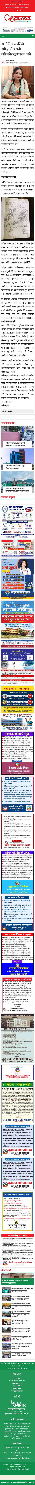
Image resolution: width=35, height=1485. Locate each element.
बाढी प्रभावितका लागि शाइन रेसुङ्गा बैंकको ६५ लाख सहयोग (15, 467)
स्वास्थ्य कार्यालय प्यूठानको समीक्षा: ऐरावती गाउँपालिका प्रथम (21, 1354)
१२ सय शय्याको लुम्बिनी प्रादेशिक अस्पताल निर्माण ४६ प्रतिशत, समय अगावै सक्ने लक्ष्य (17, 491)
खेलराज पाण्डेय (17, 1438)
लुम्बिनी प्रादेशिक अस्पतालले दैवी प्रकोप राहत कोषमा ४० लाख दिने (20, 1330)
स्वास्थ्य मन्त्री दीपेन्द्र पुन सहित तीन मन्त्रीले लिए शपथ (21, 1338)
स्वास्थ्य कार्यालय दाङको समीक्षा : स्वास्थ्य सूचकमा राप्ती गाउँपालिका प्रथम (21, 1306)
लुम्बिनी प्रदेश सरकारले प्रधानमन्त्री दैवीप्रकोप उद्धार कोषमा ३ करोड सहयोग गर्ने (21, 1314)
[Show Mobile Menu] (2, 36)
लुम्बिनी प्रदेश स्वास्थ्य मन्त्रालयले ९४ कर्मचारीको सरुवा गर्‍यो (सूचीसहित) (15, 1281)
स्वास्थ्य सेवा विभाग (22, 1429)
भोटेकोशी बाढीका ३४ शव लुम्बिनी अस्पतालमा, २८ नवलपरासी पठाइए (15, 444)
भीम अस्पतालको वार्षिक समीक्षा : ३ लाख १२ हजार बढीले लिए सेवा (21, 1297)
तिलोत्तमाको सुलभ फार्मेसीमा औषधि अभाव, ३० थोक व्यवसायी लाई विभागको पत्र (21, 1346)
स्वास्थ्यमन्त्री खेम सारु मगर (11, 1431)
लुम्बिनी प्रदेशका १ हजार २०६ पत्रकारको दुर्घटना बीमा (19, 1322)
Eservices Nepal (23, 1469)
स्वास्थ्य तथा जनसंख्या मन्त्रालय (15, 1423)
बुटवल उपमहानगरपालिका (22, 1436)
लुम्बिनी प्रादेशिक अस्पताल (21, 1434)
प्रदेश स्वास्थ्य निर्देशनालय (18, 1425)
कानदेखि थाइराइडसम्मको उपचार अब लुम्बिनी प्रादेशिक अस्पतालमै (22, 1289)
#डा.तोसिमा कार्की (7, 411)
